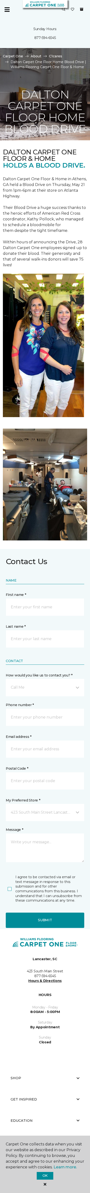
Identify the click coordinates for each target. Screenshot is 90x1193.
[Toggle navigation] (7, 9)
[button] (63, 9)
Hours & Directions (45, 981)
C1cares (55, 56)
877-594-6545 (45, 38)
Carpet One (13, 56)
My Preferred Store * (23, 800)
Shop (16, 1078)
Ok (45, 1175)
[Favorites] (72, 9)
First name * (16, 594)
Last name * (16, 626)
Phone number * (20, 705)
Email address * (18, 736)
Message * (14, 829)
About (36, 56)
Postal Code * (17, 768)
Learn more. (65, 1167)
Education (22, 1120)
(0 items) (81, 9)
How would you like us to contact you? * (39, 675)
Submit (45, 920)
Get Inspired (24, 1099)
